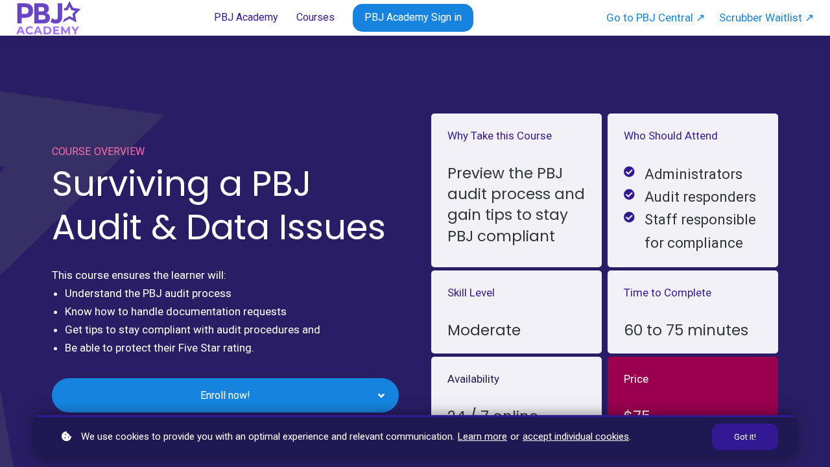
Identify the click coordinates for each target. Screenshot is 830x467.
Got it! (745, 437)
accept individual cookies (576, 436)
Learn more (482, 436)
